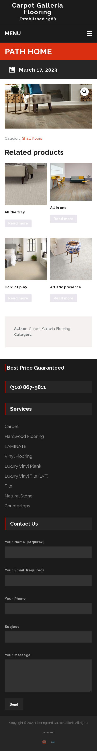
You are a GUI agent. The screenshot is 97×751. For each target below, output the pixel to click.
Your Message (18, 655)
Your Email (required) (24, 570)
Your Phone (15, 598)
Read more (18, 223)
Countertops (17, 506)
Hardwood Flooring (24, 436)
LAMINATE (15, 446)
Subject (12, 627)
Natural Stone (18, 496)
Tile (8, 486)
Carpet (12, 426)
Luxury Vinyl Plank (23, 466)
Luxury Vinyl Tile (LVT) (26, 476)
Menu (13, 33)
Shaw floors (32, 138)
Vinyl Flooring (18, 456)
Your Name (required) (24, 542)
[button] (84, 91)
